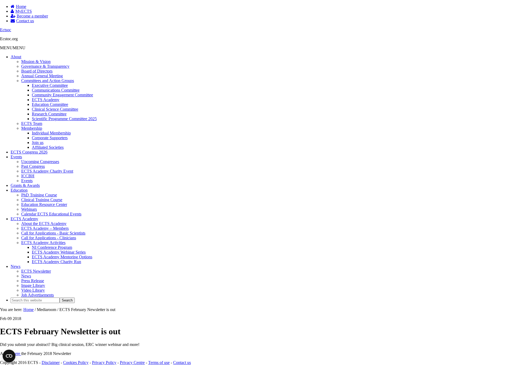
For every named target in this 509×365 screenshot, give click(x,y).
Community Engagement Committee (62, 95)
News (15, 266)
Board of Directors (36, 71)
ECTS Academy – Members (45, 228)
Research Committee (49, 114)
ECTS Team (31, 123)
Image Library (33, 285)
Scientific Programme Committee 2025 (64, 118)
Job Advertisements (37, 295)
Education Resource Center (44, 204)
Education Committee (50, 104)
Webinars (29, 209)
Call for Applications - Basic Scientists (53, 233)
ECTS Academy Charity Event (47, 171)
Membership (31, 128)
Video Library (33, 290)
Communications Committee (56, 90)
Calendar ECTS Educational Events (51, 214)
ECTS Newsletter (36, 271)
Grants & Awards (25, 185)
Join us (37, 142)
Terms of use (159, 362)
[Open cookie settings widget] (9, 356)
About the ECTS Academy (44, 223)
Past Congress (33, 166)
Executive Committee (50, 85)
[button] (12, 48)
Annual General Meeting (42, 76)
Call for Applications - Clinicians (48, 238)
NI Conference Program (52, 247)
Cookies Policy (76, 362)
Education (19, 190)
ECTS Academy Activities (43, 242)
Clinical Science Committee (55, 109)
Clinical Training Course (41, 199)
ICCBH (27, 176)
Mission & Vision (36, 61)
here (17, 353)
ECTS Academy (45, 99)
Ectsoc (5, 30)
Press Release (32, 280)
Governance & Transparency (45, 66)
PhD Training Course (39, 195)
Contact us (182, 362)
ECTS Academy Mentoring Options (62, 257)
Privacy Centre (132, 362)
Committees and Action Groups (47, 80)
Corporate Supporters (50, 138)
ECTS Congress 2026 (29, 152)
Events (16, 157)
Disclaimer (51, 362)
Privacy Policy (104, 362)
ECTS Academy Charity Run (56, 261)
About (16, 57)
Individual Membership (51, 133)
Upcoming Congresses (40, 161)
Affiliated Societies (48, 147)
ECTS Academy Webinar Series (59, 252)
